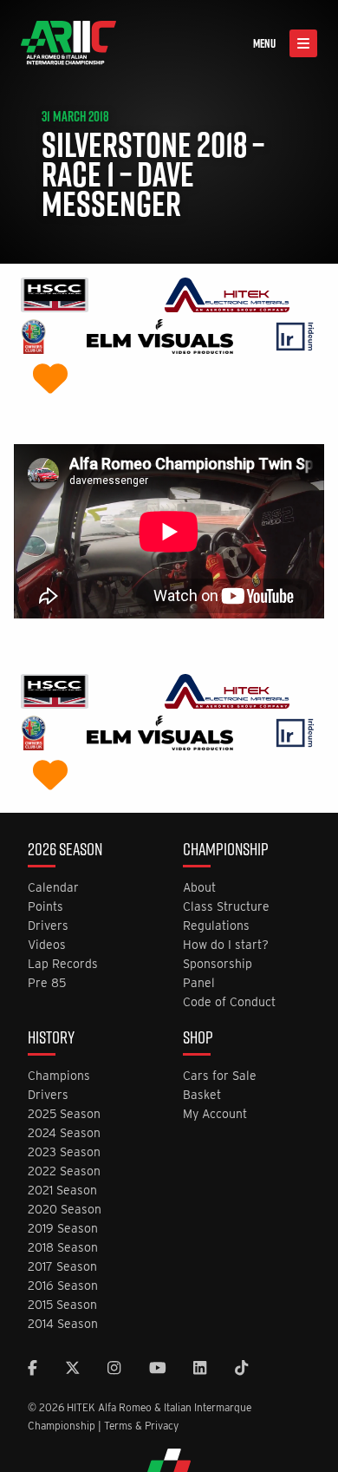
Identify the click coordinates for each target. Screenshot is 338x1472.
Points (45, 906)
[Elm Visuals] (160, 338)
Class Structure (226, 906)
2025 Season (64, 1114)
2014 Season (63, 1324)
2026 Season (65, 851)
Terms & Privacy (141, 1425)
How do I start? (226, 945)
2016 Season (63, 1285)
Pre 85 (47, 983)
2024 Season (64, 1133)
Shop (198, 1039)
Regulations (216, 925)
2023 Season (64, 1152)
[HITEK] (227, 297)
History (51, 1039)
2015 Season (62, 1305)
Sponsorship (217, 964)
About (199, 887)
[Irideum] (295, 338)
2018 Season (63, 1247)
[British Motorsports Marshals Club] (50, 380)
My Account (215, 1114)
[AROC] (33, 338)
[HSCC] (54, 297)
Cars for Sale (220, 1076)
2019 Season (63, 1228)
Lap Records (63, 964)
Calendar (53, 887)
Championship (226, 851)
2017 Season (62, 1266)
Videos (47, 945)
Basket (202, 1095)
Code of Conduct (229, 1002)
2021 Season (62, 1190)
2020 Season (64, 1209)
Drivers (48, 925)
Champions (59, 1076)
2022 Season (64, 1171)
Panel (199, 983)
